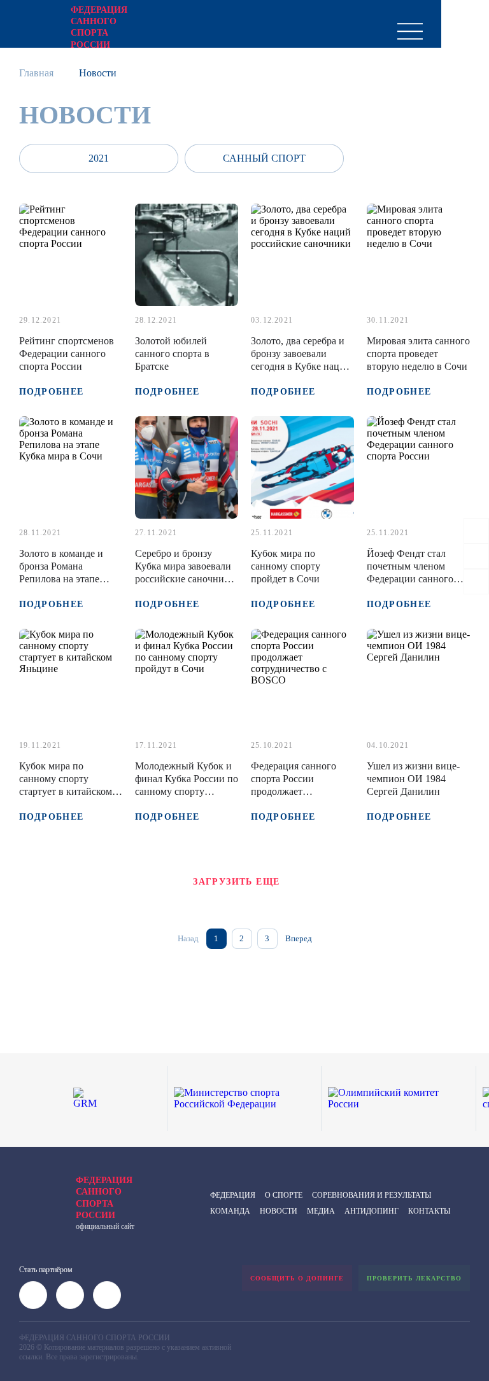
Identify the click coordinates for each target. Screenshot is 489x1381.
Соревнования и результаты (371, 1195)
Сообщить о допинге (297, 1278)
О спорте (283, 1195)
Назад (188, 938)
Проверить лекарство (414, 1278)
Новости (278, 1211)
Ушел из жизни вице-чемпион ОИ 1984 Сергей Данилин (413, 779)
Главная (36, 72)
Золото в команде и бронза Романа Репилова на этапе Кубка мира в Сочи (61, 572)
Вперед (298, 938)
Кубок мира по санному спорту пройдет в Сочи (285, 566)
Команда (230, 1211)
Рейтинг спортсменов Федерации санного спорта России (66, 353)
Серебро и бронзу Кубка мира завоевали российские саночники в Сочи (185, 572)
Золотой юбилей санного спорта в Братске (172, 353)
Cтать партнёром (46, 1269)
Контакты (429, 1211)
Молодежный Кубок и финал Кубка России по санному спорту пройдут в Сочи (186, 785)
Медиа (321, 1211)
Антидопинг (371, 1211)
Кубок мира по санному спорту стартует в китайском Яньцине (65, 785)
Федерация (232, 1195)
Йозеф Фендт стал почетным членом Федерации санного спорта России (410, 572)
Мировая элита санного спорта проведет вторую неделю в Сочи (418, 353)
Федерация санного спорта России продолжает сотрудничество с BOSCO (293, 791)
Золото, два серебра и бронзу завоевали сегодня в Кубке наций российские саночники (301, 359)
